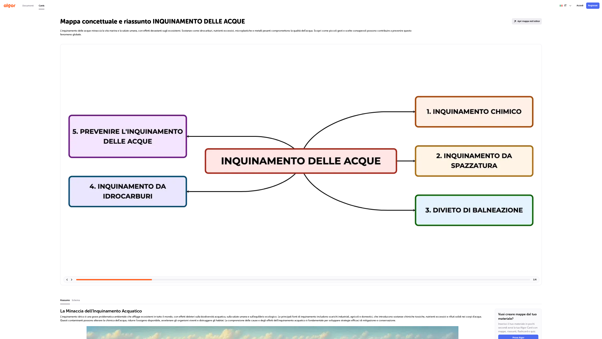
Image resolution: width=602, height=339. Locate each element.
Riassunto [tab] (65, 300)
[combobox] (566, 5)
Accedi (580, 5)
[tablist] (33, 5)
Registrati (593, 5)
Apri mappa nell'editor (529, 21)
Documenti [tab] (28, 5)
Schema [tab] (76, 300)
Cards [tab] (41, 5)
